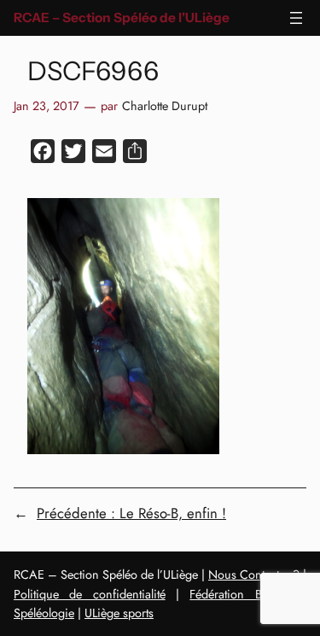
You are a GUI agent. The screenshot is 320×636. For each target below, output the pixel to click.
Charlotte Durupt (164, 105)
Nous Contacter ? (254, 574)
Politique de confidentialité (90, 594)
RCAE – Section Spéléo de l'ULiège (122, 17)
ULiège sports (119, 612)
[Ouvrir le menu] (296, 18)
